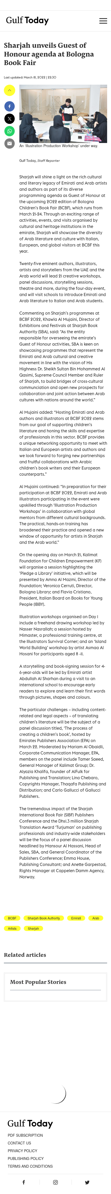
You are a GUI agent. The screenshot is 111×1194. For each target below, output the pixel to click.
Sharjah (33, 928)
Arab (95, 918)
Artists (12, 928)
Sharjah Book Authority (44, 918)
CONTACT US (19, 1142)
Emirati (76, 918)
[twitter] (9, 119)
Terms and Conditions (30, 1166)
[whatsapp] (9, 131)
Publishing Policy (26, 1158)
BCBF (12, 918)
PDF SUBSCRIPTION (25, 1135)
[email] (9, 143)
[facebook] (9, 106)
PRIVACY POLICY (22, 1150)
